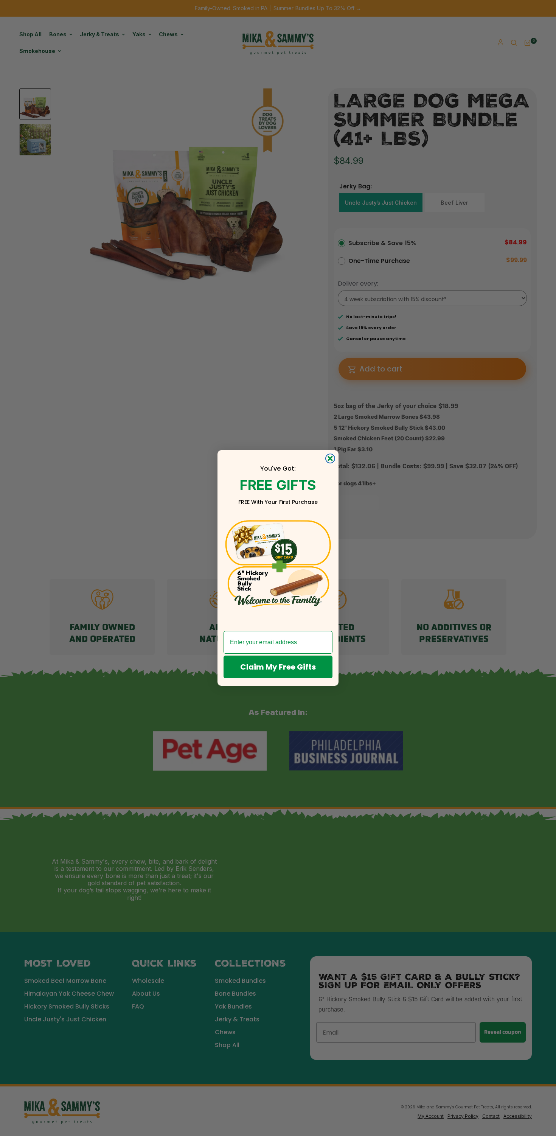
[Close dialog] (330, 458)
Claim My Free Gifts (278, 667)
